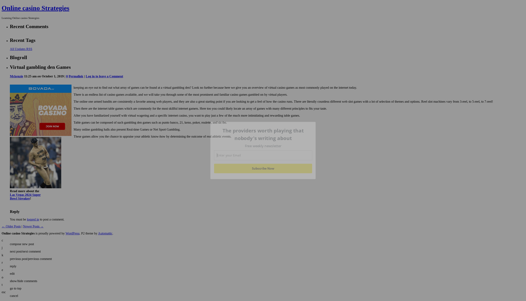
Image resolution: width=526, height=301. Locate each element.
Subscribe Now (263, 168)
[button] (263, 134)
